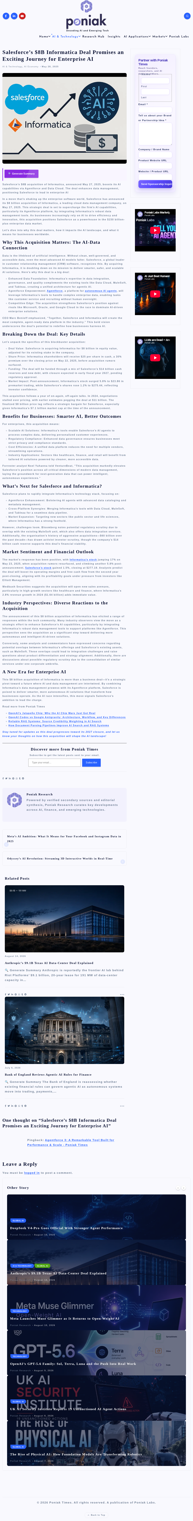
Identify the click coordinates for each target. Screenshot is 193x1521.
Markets (158, 36)
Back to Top (98, 1515)
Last (144, 97)
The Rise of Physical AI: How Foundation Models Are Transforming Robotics (76, 1454)
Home (43, 36)
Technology (20, 1311)
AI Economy (31, 66)
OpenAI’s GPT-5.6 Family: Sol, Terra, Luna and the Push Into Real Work (73, 1364)
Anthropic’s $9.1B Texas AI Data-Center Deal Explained (58, 1273)
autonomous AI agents (101, 291)
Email (143, 104)
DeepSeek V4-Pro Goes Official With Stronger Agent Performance (66, 1228)
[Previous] (178, 1188)
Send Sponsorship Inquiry (156, 184)
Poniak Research (40, 794)
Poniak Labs (179, 36)
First (144, 86)
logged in (32, 1172)
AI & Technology (65, 36)
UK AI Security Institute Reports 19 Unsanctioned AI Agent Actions (68, 1409)
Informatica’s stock (83, 559)
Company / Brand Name (153, 149)
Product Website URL (152, 160)
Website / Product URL (153, 171)
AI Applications (136, 36)
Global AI (18, 1221)
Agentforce (55, 291)
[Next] (183, 1188)
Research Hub (93, 36)
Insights (114, 36)
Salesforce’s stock (38, 568)
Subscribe (91, 762)
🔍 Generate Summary (21, 173)
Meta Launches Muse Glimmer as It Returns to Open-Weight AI (65, 1318)
